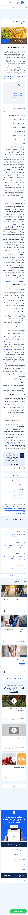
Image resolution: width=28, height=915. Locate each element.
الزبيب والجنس (17, 495)
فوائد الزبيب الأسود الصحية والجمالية (12, 281)
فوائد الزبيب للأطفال (17, 91)
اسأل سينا (14, 826)
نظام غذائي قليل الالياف (19, 859)
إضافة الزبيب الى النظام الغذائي (15, 99)
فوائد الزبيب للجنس (17, 95)
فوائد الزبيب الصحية (18, 90)
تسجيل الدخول (4, 2)
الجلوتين (23, 864)
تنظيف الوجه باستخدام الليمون (16, 738)
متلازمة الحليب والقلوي (19, 854)
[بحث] (10, 2)
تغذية (14, 7)
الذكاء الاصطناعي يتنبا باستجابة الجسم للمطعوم (14, 630)
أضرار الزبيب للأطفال (17, 93)
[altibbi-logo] (18, 3)
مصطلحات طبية (20, 7)
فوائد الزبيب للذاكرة (18, 97)
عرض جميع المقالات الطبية (14, 678)
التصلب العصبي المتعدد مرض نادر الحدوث (14, 599)
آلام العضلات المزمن (19, 660)
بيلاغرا (23, 869)
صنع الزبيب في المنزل (17, 100)
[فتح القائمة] (25, 2)
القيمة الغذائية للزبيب (17, 88)
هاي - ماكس (22, 880)
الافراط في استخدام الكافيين (18, 850)
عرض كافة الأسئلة (14, 575)
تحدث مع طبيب (6, 41)
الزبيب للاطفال (18, 498)
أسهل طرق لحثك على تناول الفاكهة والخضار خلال (15, 709)
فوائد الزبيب (12, 492)
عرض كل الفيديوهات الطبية (14, 786)
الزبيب (19, 492)
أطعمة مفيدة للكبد (19, 767)
